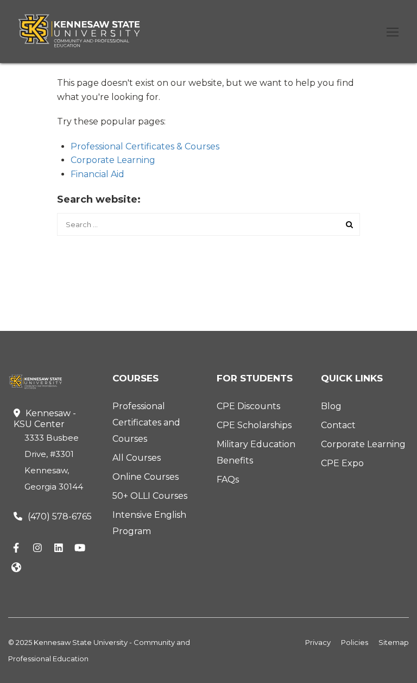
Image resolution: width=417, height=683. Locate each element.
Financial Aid (97, 174)
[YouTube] (80, 549)
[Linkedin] (58, 549)
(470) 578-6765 (60, 516)
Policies (354, 642)
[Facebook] (16, 549)
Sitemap (393, 642)
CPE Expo (342, 463)
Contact (338, 425)
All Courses (136, 458)
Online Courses (145, 477)
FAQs (228, 479)
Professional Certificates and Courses (146, 422)
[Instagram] (37, 549)
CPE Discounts (248, 406)
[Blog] (16, 568)
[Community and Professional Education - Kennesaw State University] (86, 31)
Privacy (318, 642)
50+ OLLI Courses (149, 496)
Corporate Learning (113, 160)
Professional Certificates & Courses (145, 146)
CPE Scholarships (254, 425)
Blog (331, 406)
